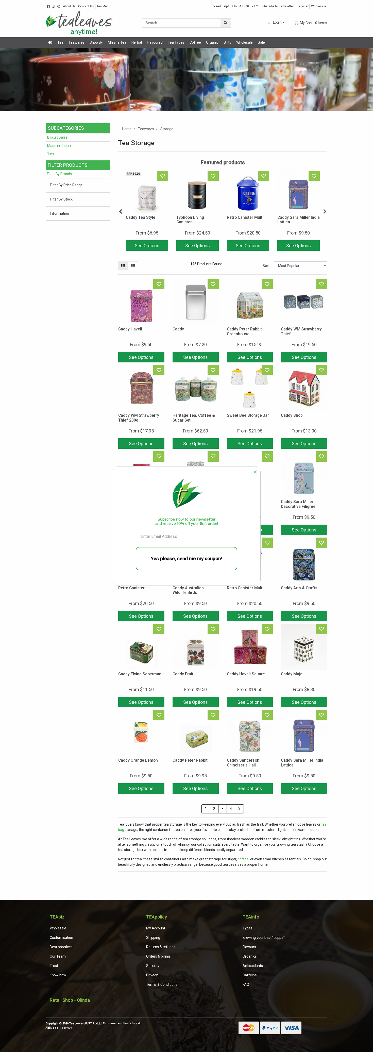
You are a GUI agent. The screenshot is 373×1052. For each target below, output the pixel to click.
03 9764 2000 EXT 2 (235, 6)
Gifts (227, 42)
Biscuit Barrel (57, 137)
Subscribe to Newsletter (277, 6)
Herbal (136, 42)
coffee (243, 859)
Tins (50, 154)
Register (303, 6)
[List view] (133, 265)
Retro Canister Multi (245, 217)
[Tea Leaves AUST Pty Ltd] (80, 23)
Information (59, 213)
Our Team (58, 956)
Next (324, 212)
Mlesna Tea (117, 42)
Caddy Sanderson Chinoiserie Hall (243, 762)
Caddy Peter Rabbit (190, 760)
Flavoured (155, 42)
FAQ (246, 984)
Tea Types (176, 42)
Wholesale (318, 6)
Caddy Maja (291, 674)
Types (247, 928)
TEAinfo (251, 917)
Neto (138, 1023)
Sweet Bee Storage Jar (248, 415)
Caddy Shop (292, 415)
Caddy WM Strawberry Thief (301, 331)
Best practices (61, 947)
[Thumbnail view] (123, 265)
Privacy (152, 975)
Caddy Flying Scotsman (139, 674)
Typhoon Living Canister (190, 220)
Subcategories (66, 128)
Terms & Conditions (161, 984)
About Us (69, 6)
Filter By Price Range (66, 185)
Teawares (76, 42)
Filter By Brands (59, 174)
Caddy (178, 329)
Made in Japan (59, 146)
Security (152, 966)
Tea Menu (103, 6)
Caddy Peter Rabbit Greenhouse (244, 331)
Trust (54, 966)
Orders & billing (158, 956)
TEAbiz (57, 917)
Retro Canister (131, 588)
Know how (58, 975)
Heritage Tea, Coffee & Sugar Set (194, 418)
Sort (266, 266)
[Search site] (226, 23)
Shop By (96, 42)
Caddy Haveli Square (246, 674)
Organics (250, 956)
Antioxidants (253, 966)
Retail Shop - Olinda (70, 1000)
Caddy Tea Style (140, 217)
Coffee (195, 42)
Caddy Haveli (130, 329)
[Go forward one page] (239, 808)
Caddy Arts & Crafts (299, 588)
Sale (261, 42)
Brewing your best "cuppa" (264, 938)
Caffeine (250, 975)
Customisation (61, 938)
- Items (313, 23)
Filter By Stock (61, 199)
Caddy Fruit (183, 674)
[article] (147, 212)
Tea (60, 42)
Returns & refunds (160, 947)
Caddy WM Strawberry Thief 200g (138, 418)
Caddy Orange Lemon (138, 760)
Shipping (153, 938)
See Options (147, 245)
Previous (120, 212)
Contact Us (86, 6)
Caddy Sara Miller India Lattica (298, 220)
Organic (212, 42)
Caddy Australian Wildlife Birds (188, 590)
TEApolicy (156, 917)
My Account (155, 928)
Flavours (249, 947)
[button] (275, 23)
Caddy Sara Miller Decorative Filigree (298, 504)
